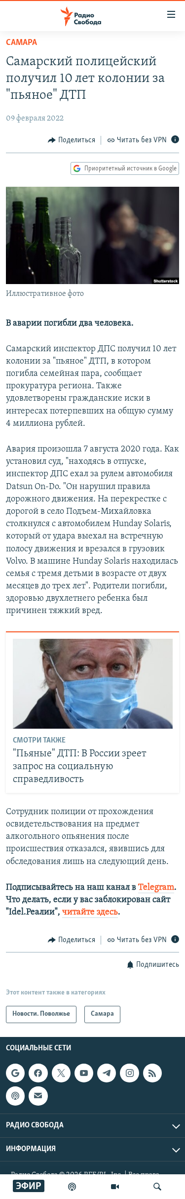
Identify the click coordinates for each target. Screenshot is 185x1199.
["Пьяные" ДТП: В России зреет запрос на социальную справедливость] (93, 684)
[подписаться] (38, 1095)
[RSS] (152, 1073)
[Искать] (157, 1186)
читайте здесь (90, 912)
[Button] (71, 140)
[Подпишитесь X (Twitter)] (61, 1073)
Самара (21, 43)
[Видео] (115, 1186)
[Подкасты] (15, 1095)
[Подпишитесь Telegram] (106, 1073)
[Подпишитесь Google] (15, 1073)
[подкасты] (72, 1186)
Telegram (156, 887)
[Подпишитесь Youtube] (83, 1073)
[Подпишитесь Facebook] (38, 1073)
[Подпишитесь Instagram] (129, 1073)
